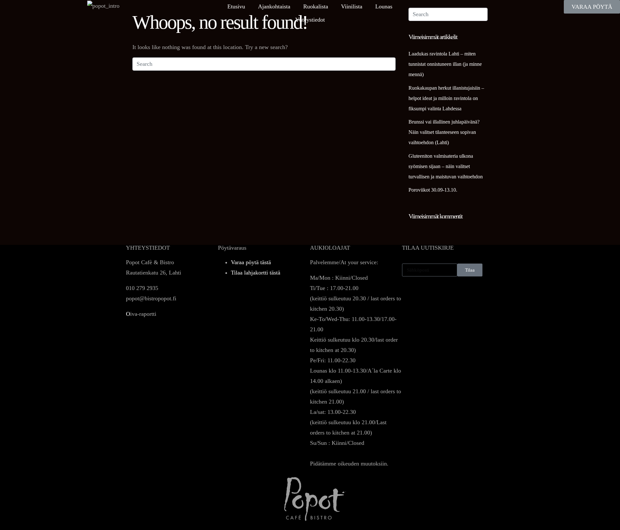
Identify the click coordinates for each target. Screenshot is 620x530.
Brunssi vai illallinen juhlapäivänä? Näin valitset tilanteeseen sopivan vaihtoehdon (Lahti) (444, 132)
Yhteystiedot (310, 19)
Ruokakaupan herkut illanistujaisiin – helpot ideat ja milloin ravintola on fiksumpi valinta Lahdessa (446, 98)
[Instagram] (428, 297)
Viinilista (351, 6)
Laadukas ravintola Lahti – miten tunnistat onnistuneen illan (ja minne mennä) (445, 64)
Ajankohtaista (274, 6)
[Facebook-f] (410, 297)
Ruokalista (315, 6)
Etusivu (236, 6)
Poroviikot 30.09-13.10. (432, 190)
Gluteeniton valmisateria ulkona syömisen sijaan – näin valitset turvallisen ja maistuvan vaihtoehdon (445, 166)
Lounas (383, 6)
